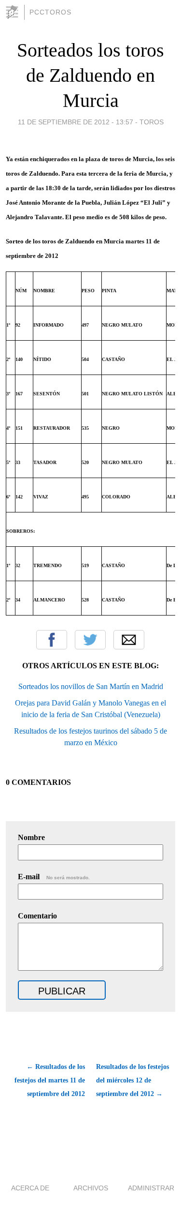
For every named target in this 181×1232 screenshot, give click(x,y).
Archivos (90, 1188)
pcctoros (50, 12)
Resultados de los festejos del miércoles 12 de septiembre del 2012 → (132, 1080)
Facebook (51, 639)
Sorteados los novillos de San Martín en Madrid (90, 686)
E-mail (54, 876)
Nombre (31, 837)
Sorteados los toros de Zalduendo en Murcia (90, 75)
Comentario (37, 916)
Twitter (90, 639)
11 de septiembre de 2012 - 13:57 (75, 122)
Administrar (151, 1188)
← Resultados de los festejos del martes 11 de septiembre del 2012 (49, 1080)
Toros (151, 122)
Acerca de (30, 1188)
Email (128, 639)
